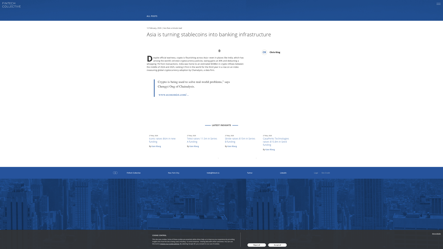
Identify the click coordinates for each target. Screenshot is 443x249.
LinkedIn (283, 173)
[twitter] (226, 51)
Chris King (275, 52)
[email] (219, 51)
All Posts (152, 16)
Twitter (250, 173)
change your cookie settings (169, 244)
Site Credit (326, 173)
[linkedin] (233, 51)
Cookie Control (159, 235)
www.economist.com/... (174, 94)
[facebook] (240, 51)
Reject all (256, 245)
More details (436, 234)
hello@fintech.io (213, 173)
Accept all (277, 245)
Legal (316, 173)
